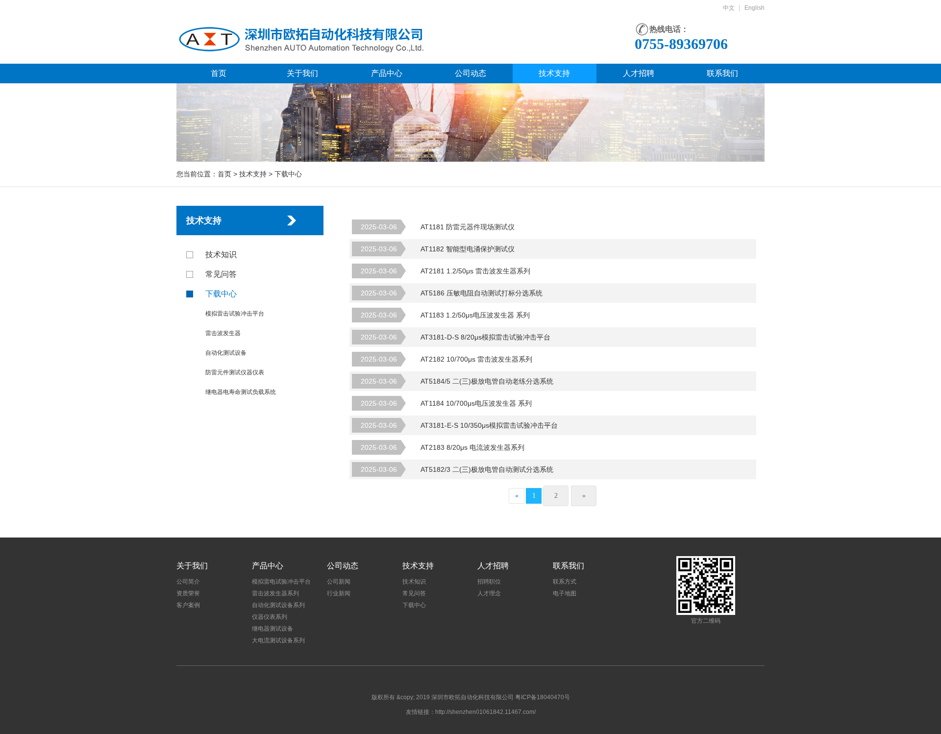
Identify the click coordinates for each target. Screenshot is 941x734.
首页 (218, 73)
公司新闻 (338, 581)
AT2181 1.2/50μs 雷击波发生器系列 (445, 271)
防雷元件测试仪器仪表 (234, 372)
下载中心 (221, 294)
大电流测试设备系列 (278, 640)
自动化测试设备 (226, 352)
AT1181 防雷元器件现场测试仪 (438, 227)
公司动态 (470, 73)
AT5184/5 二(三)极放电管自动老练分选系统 (457, 381)
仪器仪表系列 (269, 616)
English (754, 7)
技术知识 (221, 254)
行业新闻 (338, 593)
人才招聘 (638, 73)
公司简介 (188, 581)
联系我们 (722, 73)
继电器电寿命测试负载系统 (240, 392)
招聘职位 (489, 581)
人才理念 (489, 593)
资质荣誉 (188, 593)
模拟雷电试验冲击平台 (281, 581)
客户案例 (188, 605)
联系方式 (564, 581)
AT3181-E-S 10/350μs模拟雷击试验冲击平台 (459, 425)
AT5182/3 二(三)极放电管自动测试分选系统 (457, 469)
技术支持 (554, 73)
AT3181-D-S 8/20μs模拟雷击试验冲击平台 (455, 337)
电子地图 (564, 593)
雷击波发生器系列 (275, 593)
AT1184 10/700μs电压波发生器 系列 (446, 403)
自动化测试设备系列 (278, 605)
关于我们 (302, 73)
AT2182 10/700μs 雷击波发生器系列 (446, 359)
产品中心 (386, 73)
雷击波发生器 (223, 333)
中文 (729, 7)
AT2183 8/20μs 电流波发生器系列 (442, 447)
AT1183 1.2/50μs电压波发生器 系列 (445, 315)
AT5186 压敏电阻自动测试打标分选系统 (452, 293)
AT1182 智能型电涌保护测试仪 (438, 249)
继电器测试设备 (272, 628)
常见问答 (221, 274)
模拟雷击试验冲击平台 (234, 313)
